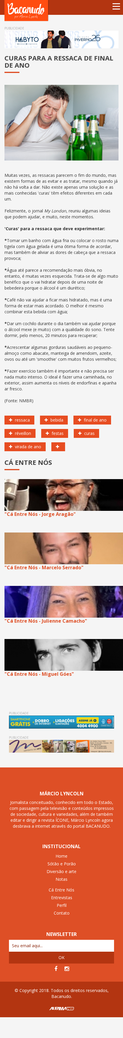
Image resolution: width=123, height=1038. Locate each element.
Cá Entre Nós (61, 890)
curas (89, 433)
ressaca (22, 420)
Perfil (62, 905)
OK (61, 957)
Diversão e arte (61, 871)
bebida (56, 420)
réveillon (22, 433)
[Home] (26, 10)
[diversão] (58, 446)
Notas (61, 879)
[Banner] (61, 39)
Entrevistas (61, 897)
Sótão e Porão (61, 864)
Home (61, 856)
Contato (62, 913)
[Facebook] (55, 969)
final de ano (95, 420)
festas (57, 433)
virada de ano (27, 446)
